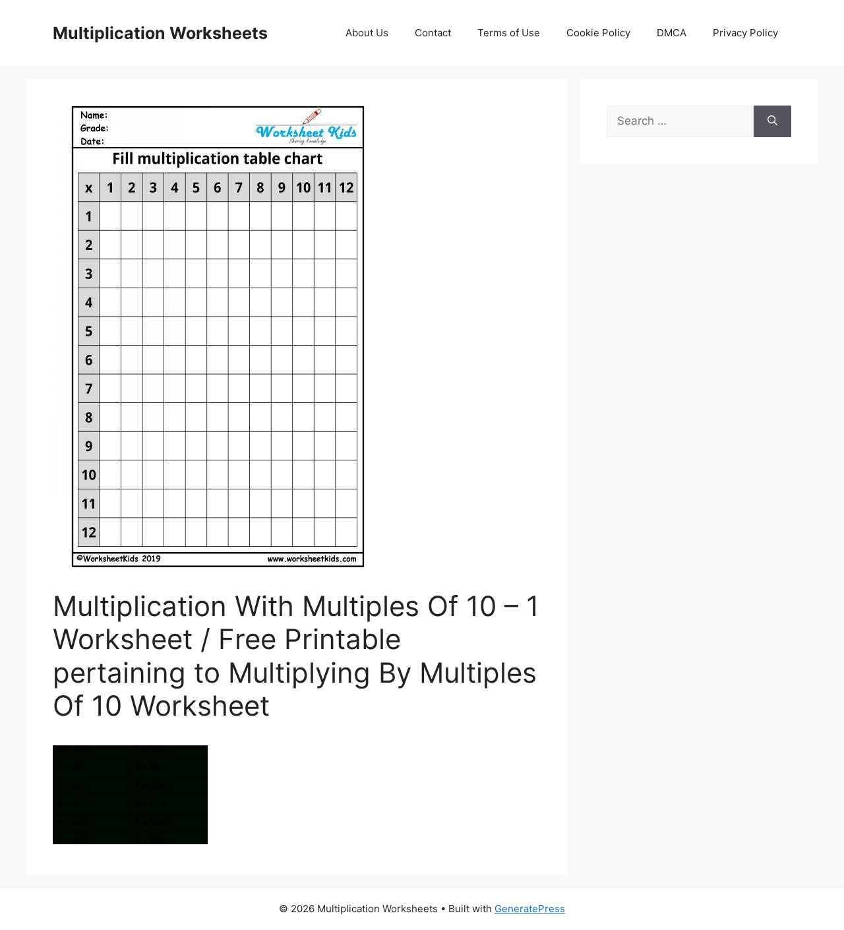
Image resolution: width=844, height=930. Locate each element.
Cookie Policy (598, 32)
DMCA (671, 32)
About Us (367, 32)
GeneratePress (530, 908)
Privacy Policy (745, 32)
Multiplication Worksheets (160, 33)
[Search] (772, 121)
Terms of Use (508, 32)
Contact (433, 32)
